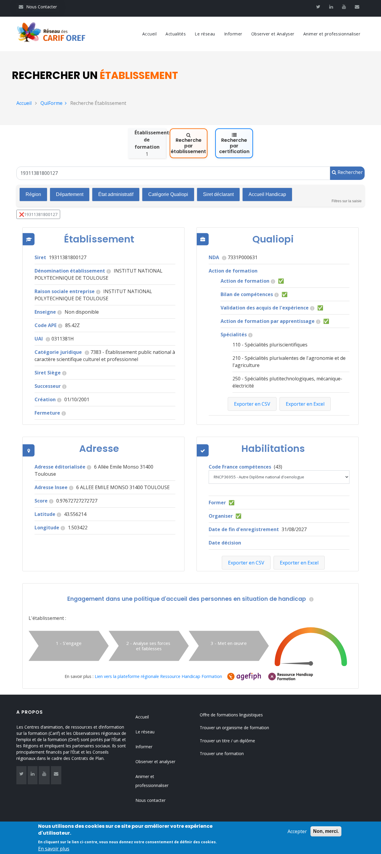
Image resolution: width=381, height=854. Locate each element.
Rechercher (349, 172)
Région (33, 194)
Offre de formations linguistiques (231, 715)
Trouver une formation (222, 753)
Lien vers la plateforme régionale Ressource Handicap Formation (158, 676)
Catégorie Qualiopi (168, 194)
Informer (233, 34)
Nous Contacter (38, 7)
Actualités (175, 34)
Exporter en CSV (246, 562)
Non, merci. (326, 831)
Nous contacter (150, 800)
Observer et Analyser (272, 34)
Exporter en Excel (299, 562)
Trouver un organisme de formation (234, 727)
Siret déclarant (218, 194)
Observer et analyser (155, 761)
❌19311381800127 (38, 214)
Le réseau (205, 34)
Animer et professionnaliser (331, 34)
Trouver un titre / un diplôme (227, 740)
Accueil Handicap (267, 194)
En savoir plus (53, 848)
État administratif (115, 194)
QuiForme (51, 103)
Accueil (149, 34)
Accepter (297, 831)
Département (69, 194)
